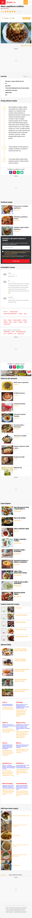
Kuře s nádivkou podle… (21, 629)
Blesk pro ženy (20, 722)
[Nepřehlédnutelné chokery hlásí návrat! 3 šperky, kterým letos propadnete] (9, 746)
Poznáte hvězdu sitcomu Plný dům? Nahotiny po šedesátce (22, 751)
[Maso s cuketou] (6, 835)
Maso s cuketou (16, 835)
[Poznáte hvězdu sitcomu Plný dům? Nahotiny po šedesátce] (23, 746)
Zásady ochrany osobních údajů (11, 256)
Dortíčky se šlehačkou (20, 622)
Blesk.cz (18, 743)
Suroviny (4, 76)
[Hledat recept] (25, 2)
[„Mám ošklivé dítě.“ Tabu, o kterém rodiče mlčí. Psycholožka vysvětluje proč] (23, 766)
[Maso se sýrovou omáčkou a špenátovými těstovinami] (6, 855)
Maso (5, 320)
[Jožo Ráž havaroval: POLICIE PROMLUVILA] (9, 704)
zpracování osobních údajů (10, 254)
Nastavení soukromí (9, 911)
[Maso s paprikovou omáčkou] (16, 43)
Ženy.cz (4, 743)
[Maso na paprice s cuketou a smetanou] (6, 825)
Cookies (23, 910)
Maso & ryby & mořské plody (10, 313)
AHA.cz (4, 702)
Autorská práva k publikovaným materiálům (18, 908)
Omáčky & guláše (14, 311)
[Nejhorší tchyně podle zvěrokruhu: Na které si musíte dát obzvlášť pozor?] (9, 786)
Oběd (10, 322)
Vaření (25, 322)
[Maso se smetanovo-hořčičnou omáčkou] (6, 845)
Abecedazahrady (21, 783)
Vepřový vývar (20, 333)
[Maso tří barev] (6, 865)
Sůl (15, 333)
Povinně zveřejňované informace (20, 912)
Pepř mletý (10, 333)
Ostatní (9, 320)
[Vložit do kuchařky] (24, 18)
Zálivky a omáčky (17, 320)
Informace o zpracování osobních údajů (13, 910)
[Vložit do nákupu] (26, 18)
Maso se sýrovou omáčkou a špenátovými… (19, 855)
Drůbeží (5, 322)
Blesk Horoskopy (7, 783)
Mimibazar (19, 702)
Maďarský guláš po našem (21, 636)
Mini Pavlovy (18, 608)
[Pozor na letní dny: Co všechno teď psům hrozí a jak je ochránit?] (9, 725)
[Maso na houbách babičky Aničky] (6, 815)
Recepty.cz (3, 874)
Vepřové (20, 313)
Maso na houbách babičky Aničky (20, 815)
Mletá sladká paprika (21, 331)
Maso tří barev (16, 865)
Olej (5, 333)
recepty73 (6, 8)
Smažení (20, 322)
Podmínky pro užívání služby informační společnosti (15, 909)
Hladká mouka (7, 331)
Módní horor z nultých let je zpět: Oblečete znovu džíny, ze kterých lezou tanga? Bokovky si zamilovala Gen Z (22, 734)
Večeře (15, 322)
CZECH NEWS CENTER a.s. (17, 907)
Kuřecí (25, 313)
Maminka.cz (20, 763)
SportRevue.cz (7, 763)
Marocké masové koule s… (22, 615)
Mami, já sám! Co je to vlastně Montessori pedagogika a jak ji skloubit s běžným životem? (21, 713)
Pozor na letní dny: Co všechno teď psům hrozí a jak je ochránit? (8, 730)
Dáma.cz (5, 722)
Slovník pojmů (7, 323)
